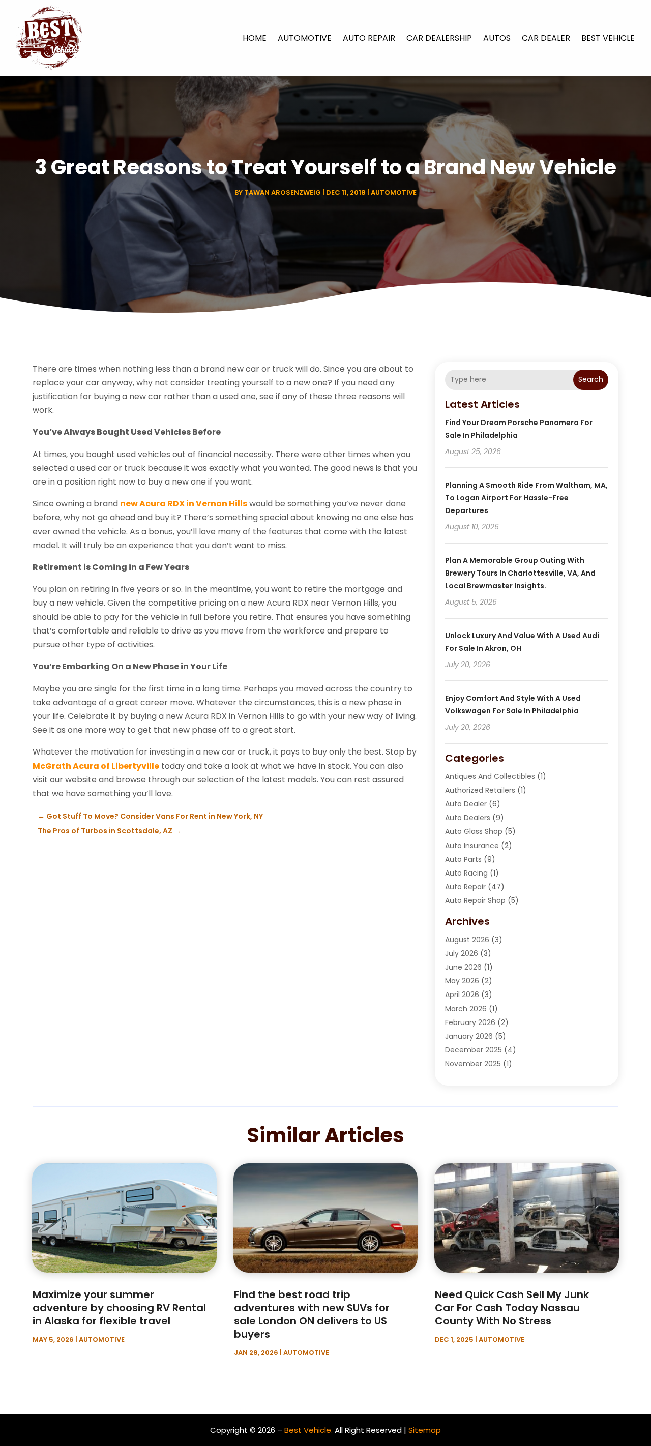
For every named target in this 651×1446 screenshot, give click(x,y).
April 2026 (462, 994)
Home (255, 38)
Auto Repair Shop (475, 900)
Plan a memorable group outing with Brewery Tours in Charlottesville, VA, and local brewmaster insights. (520, 573)
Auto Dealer (466, 804)
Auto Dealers (467, 817)
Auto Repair (369, 38)
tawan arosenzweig (282, 192)
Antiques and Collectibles (490, 776)
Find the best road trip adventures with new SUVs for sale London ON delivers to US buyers (312, 1314)
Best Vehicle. (308, 1430)
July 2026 (461, 953)
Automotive (305, 38)
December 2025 (473, 1050)
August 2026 (467, 940)
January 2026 (469, 1036)
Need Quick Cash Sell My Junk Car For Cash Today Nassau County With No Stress (512, 1307)
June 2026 (463, 967)
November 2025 (473, 1064)
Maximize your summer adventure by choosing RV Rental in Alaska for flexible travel (119, 1307)
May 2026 (462, 981)
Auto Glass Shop (473, 831)
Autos (497, 38)
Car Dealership (439, 38)
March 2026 (466, 1009)
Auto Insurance (472, 845)
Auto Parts (463, 859)
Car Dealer (546, 38)
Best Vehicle (608, 38)
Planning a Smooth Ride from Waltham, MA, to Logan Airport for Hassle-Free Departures (526, 498)
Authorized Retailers (480, 790)
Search (590, 379)
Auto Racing (466, 873)
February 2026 (470, 1022)
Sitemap (424, 1430)
